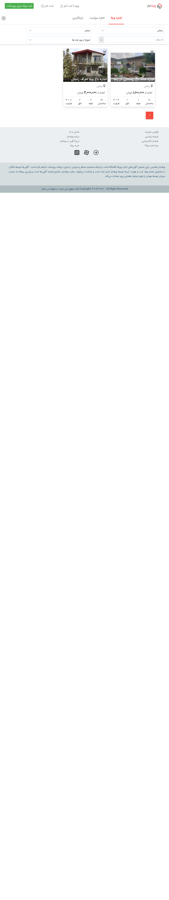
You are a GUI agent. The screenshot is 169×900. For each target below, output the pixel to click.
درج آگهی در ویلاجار (69, 141)
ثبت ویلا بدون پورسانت (19, 6)
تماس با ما (74, 132)
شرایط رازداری (151, 137)
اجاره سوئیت (96, 18)
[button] (101, 39)
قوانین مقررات (151, 132)
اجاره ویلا (116, 18)
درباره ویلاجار (73, 137)
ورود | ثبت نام (71, 6)
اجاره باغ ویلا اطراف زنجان (89, 79)
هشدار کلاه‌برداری (150, 141)
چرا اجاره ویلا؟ (151, 146)
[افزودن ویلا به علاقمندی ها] (152, 52)
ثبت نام (48, 6)
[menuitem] (69, 6)
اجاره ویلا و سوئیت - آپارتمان (152, 6)
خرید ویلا (74, 146)
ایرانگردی (77, 18)
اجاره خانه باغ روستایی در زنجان (132, 79)
